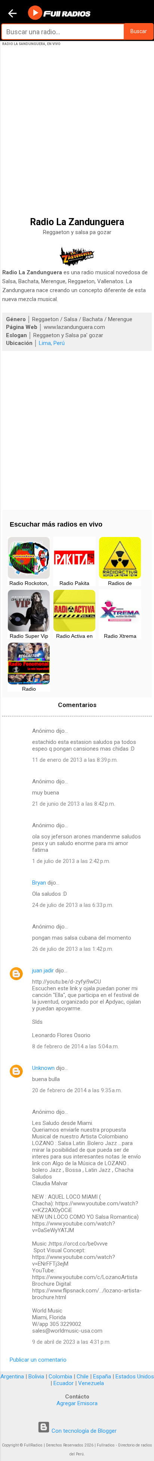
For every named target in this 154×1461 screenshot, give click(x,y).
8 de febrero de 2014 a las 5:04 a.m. (75, 1046)
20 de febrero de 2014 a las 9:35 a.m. (77, 1090)
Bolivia (36, 1376)
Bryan (39, 882)
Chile (83, 1376)
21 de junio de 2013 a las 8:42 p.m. (73, 803)
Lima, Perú (52, 343)
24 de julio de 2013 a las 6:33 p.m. (72, 905)
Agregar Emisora (77, 1403)
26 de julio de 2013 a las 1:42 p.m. (72, 949)
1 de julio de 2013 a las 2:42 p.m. (71, 861)
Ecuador (63, 1383)
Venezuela (91, 1383)
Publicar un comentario (38, 1359)
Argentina (12, 1376)
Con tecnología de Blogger (83, 1431)
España (102, 1376)
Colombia (60, 1376)
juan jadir (43, 970)
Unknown (43, 1068)
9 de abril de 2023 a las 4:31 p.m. (71, 1342)
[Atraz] (12, 14)
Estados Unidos (135, 1376)
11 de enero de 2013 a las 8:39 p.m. (75, 760)
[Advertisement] (77, 141)
